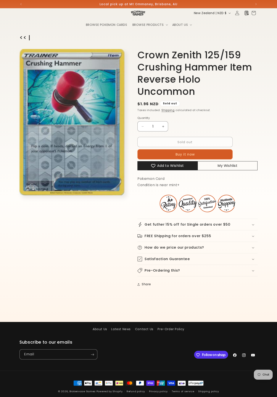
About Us (100, 329)
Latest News (121, 329)
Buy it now (185, 154)
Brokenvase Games (82, 391)
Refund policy (136, 391)
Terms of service (183, 391)
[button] (150, 24)
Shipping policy (208, 391)
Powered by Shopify (110, 391)
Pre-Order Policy (171, 329)
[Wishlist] (246, 13)
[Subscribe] (92, 354)
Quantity (143, 118)
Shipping (168, 110)
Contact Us (144, 329)
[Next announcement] (256, 4)
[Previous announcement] (21, 4)
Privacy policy (158, 391)
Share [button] (146, 284)
